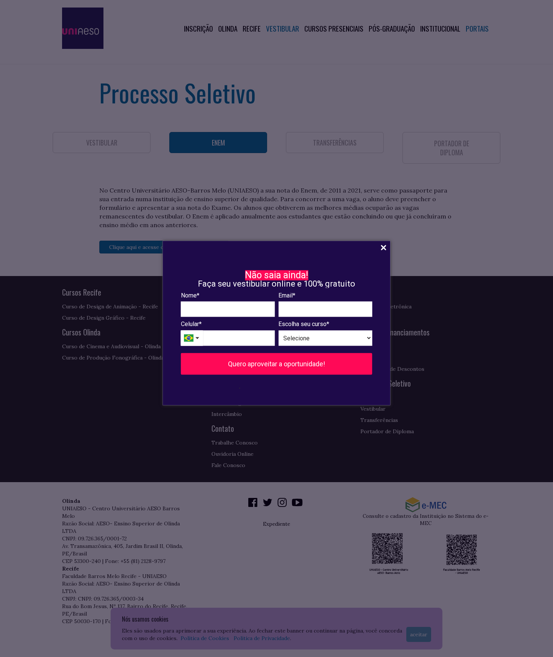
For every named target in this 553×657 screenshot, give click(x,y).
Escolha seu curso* (303, 324)
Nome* (190, 295)
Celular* (191, 324)
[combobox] (192, 338)
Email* (286, 295)
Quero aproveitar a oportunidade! (276, 363)
